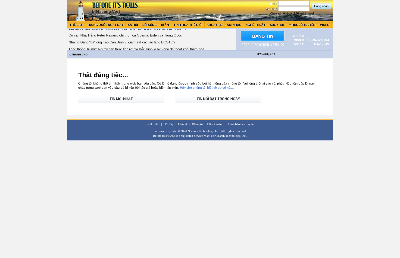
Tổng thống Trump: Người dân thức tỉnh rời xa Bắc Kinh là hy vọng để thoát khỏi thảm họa (136, 46)
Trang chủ (79, 54)
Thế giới (76, 25)
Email (274, 3)
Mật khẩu (272, 8)
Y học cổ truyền (302, 25)
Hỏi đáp (169, 124)
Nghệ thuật (255, 25)
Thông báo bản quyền (240, 124)
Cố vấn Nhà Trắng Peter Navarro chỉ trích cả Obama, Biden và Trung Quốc (125, 32)
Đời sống (149, 25)
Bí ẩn (165, 25)
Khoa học (214, 25)
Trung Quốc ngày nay (105, 25)
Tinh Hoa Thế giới (187, 25)
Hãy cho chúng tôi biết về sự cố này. (206, 87)
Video (324, 25)
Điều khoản (214, 124)
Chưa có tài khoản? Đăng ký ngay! (292, 13)
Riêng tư (197, 124)
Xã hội (133, 25)
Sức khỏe (277, 25)
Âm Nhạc (234, 25)
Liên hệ (183, 124)
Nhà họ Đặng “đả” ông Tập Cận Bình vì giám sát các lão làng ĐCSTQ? (122, 39)
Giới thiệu (153, 124)
